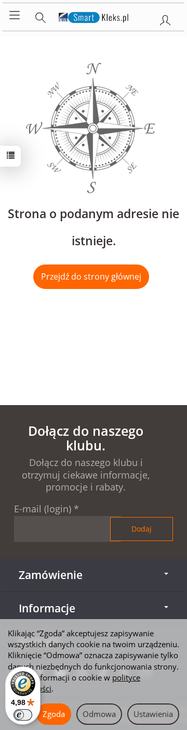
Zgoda (54, 714)
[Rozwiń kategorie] (14, 15)
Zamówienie (51, 575)
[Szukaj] (40, 15)
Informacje (47, 608)
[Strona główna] (94, 15)
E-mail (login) (42, 508)
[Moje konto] (165, 18)
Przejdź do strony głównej (91, 276)
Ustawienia (153, 714)
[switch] (23, 715)
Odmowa (99, 714)
